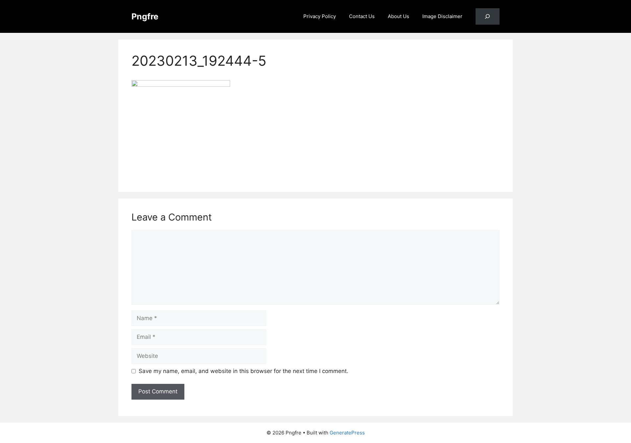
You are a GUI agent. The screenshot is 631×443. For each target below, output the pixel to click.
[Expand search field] (488, 16)
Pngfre (144, 16)
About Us (398, 16)
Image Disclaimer (442, 16)
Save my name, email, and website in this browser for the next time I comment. (243, 371)
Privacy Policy (319, 16)
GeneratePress (347, 433)
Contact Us (362, 16)
